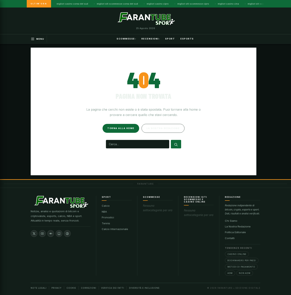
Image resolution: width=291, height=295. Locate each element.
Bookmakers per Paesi (241, 260)
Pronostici (108, 217)
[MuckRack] (59, 233)
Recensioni (150, 38)
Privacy (56, 288)
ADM (230, 273)
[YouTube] (42, 233)
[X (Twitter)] (34, 233)
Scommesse (126, 38)
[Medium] (50, 233)
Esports (187, 38)
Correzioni (88, 288)
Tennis (106, 223)
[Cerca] (176, 144)
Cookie (71, 288)
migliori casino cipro (158, 3)
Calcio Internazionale (115, 229)
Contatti (230, 238)
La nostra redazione (163, 128)
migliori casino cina (228, 3)
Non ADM (244, 273)
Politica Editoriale (235, 232)
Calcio (106, 205)
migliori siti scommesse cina (263, 3)
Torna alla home (120, 128)
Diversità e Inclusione (144, 288)
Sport (170, 38)
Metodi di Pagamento (241, 267)
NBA (104, 211)
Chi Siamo (231, 220)
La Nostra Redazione (238, 226)
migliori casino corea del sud (72, 3)
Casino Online (236, 254)
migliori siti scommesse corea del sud (117, 3)
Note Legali (39, 288)
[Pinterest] (67, 233)
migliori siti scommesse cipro (193, 3)
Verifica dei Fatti (112, 288)
